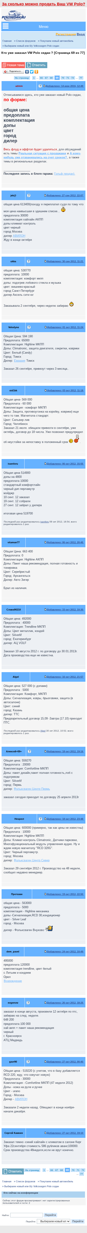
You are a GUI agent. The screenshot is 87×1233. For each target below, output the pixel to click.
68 (51, 78)
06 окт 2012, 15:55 (65, 463)
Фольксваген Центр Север (32, 860)
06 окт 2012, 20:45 (65, 542)
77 (81, 78)
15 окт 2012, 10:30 (65, 609)
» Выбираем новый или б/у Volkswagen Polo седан (30, 45)
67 (46, 78)
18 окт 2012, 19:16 (65, 751)
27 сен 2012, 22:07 (65, 195)
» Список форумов (24, 41)
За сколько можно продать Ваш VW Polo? (43, 4)
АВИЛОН (19, 235)
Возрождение (13, 981)
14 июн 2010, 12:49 (65, 86)
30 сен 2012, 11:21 (65, 261)
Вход (81, 34)
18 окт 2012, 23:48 (65, 819)
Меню (43, 26)
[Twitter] (31, 72)
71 (67, 78)
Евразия (19, 360)
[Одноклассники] (36, 72)
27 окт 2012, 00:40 (65, 1061)
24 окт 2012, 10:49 (65, 951)
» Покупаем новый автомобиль (55, 41)
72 (72, 78)
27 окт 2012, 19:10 (65, 1133)
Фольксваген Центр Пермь (32, 789)
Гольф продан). (64, 173)
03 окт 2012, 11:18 (65, 390)
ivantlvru (44, 521)
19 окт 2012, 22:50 (65, 894)
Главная (7, 41)
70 (63, 78)
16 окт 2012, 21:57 (65, 676)
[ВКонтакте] (27, 72)
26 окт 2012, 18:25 (65, 1002)
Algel (43, 731)
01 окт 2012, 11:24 (65, 327)
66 (41, 78)
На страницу (22, 78)
